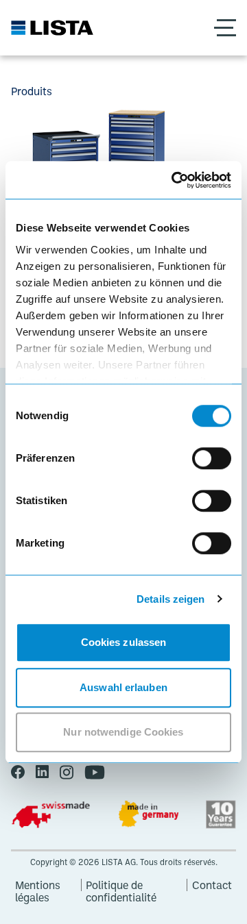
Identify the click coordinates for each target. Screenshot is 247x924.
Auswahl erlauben (123, 687)
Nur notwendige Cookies (123, 732)
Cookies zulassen (124, 642)
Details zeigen (170, 599)
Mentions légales (37, 885)
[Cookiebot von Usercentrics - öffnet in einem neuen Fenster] (174, 180)
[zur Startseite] (52, 28)
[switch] (211, 458)
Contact (212, 885)
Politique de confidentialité (121, 885)
